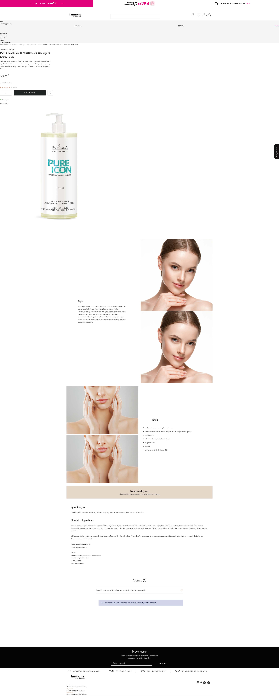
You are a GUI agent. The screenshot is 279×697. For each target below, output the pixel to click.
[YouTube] (208, 682)
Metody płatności (77, 687)
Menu (1, 21)
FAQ (80, 694)
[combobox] (135, 16)
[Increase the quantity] (10, 93)
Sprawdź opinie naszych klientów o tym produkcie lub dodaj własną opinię (120, 590)
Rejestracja (69, 690)
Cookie (82, 690)
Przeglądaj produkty (6, 24)
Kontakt (84, 694)
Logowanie (76, 690)
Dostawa (69, 687)
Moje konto (3, 33)
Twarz (40, 44)
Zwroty (85, 687)
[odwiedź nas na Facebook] (201, 683)
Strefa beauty (74, 694)
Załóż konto (153, 602)
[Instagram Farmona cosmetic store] (198, 682)
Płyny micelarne (31, 44)
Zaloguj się (144, 602)
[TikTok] (204, 682)
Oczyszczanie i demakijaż (17, 44)
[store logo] (76, 15)
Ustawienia (3, 36)
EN (4, 38)
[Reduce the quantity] (2, 93)
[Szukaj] (207, 15)
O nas (68, 694)
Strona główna (4, 44)
